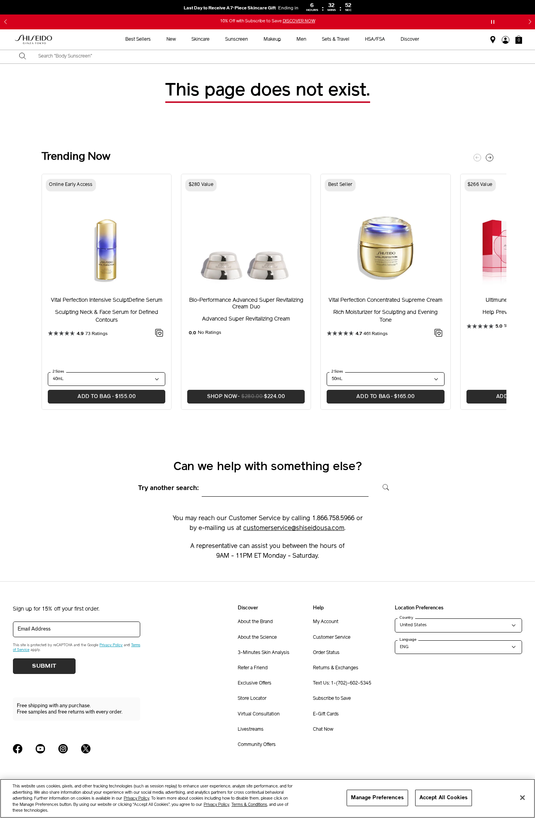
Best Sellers (138, 39)
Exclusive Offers (254, 683)
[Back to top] (521, 753)
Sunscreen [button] (236, 39)
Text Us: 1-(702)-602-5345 (342, 683)
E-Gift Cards (326, 714)
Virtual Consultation (259, 714)
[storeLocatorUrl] (493, 40)
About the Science (257, 637)
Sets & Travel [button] (335, 39)
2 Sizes (58, 371)
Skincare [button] (201, 39)
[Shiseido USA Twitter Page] (85, 748)
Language (407, 639)
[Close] (522, 797)
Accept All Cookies (443, 797)
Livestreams (251, 729)
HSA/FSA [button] (375, 39)
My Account (325, 622)
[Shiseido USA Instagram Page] (63, 748)
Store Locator (252, 698)
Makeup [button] (272, 39)
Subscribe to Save (332, 698)
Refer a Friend (253, 668)
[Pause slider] (493, 22)
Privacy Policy (111, 645)
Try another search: (168, 488)
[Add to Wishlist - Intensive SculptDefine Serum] (159, 334)
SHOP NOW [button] (236, 396)
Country (406, 618)
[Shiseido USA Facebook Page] (17, 748)
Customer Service (332, 637)
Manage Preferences (377, 797)
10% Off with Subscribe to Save (267, 21)
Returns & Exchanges (335, 668)
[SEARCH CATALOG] (23, 56)
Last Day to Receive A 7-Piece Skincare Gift (241, 7)
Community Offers (257, 744)
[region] (267, 798)
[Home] (33, 40)
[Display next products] (489, 158)
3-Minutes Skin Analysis (263, 652)
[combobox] (274, 56)
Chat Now (323, 729)
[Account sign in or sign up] (506, 40)
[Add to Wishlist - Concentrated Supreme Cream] (438, 334)
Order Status (326, 652)
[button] (5, 22)
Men (301, 39)
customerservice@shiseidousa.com (293, 528)
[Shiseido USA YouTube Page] (40, 748)
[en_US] (383, 486)
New (171, 39)
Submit (44, 666)
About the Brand (255, 622)
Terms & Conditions (249, 805)
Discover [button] (410, 39)
